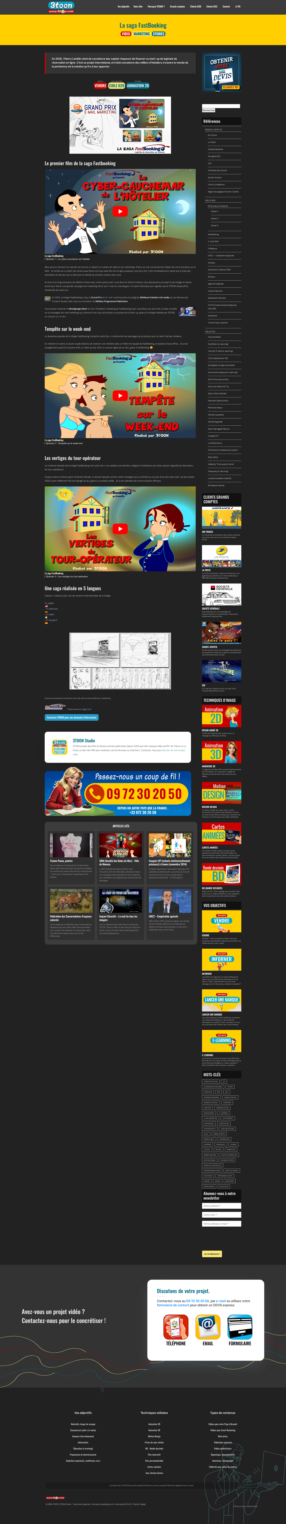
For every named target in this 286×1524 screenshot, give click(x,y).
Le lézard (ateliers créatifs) (219, 478)
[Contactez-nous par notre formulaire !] (240, 1330)
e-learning (223, 1113)
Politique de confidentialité (245, 1506)
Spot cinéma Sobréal (217, 393)
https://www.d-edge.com (79, 709)
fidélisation (224, 1124)
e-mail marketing (210, 1118)
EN (238, 6)
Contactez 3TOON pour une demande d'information (71, 717)
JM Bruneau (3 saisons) (218, 206)
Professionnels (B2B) (212, 1171)
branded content (211, 1103)
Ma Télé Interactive (229, 1155)
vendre (100, 85)
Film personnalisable (154, 1460)
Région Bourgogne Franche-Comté (223, 191)
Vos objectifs (123, 6)
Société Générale (215, 149)
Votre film (137, 6)
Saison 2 (214, 218)
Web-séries (223, 1436)
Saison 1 (214, 211)
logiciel (207, 1150)
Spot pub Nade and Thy (218, 386)
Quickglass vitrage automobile (221, 365)
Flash (206, 1134)
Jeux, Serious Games (154, 1472)
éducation (224, 1186)
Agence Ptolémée (215, 283)
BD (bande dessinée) (211, 1097)
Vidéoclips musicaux (223, 1442)
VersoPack (212, 315)
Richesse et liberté (216, 485)
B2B (218, 1092)
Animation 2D (154, 1424)
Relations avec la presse (154, 1485)
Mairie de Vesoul (215, 407)
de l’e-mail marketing (107, 297)
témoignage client (224, 1176)
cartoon (207, 1108)
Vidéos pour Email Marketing (222, 1430)
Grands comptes (177, 6)
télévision (208, 1176)
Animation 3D (154, 1430)
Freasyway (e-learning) (218, 471)
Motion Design (154, 1436)
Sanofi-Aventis (214, 177)
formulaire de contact (173, 1305)
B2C (226, 1092)
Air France (212, 135)
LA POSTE (206, 570)
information (224, 1139)
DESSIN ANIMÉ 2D (210, 730)
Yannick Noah (209, 1186)
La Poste (212, 142)
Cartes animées (154, 1466)
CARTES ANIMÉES (210, 847)
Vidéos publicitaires (222, 1448)
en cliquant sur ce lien (55, 316)
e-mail (221, 1301)
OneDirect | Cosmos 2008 (219, 269)
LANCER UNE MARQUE (212, 1014)
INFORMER (207, 973)
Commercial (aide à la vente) (83, 1430)
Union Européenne (216, 184)
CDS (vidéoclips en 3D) (218, 358)
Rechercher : (209, 101)
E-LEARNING (207, 1055)
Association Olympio (217, 298)
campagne (227, 1103)
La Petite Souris (215, 443)
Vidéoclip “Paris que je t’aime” (221, 464)
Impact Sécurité (215, 291)
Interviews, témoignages (222, 1460)
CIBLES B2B (210, 200)
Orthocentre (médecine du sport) (223, 450)
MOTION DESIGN (209, 807)
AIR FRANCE (207, 531)
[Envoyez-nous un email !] (208, 1330)
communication (222, 1108)
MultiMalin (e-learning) (218, 344)
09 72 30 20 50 (197, 1301)
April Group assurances (218, 379)
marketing (231, 1150)
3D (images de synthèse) (213, 1087)
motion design (209, 1160)
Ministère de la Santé (217, 170)
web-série (230, 1181)
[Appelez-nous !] (118, 791)
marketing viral (210, 1155)
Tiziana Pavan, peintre (218, 322)
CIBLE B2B (116, 85)
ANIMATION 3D (208, 766)
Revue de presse (135, 1485)
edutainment (228, 1118)
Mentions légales (174, 1485)
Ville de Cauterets (216, 414)
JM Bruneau (220, 1144)
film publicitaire (227, 1129)
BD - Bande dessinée (154, 1448)
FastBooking (213, 234)
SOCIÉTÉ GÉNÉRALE (211, 608)
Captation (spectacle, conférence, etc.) (83, 1460)
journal (233, 1144)
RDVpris (211, 276)
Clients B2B (195, 6)
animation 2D (138, 85)
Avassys (211, 262)
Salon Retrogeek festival (218, 429)
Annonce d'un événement (83, 1436)
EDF (210, 163)
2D (224, 1082)
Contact (226, 6)
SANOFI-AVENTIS (209, 647)
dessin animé (209, 1113)
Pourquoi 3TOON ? (156, 6)
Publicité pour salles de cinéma (223, 1466)
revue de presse (232, 1171)
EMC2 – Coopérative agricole (221, 255)
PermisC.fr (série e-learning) (220, 351)
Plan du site (188, 1485)
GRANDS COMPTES (213, 129)
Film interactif (154, 1454)
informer (207, 1144)
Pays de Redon (214, 337)
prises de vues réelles (212, 1165)
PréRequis (212, 248)
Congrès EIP (213, 436)
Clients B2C (211, 6)
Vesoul (217, 1181)
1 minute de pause (211, 1082)
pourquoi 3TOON (227, 1160)
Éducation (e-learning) (83, 1448)
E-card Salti (213, 241)
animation (208, 1092)
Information (83, 1442)
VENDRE (205, 935)
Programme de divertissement (83, 1454)
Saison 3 (214, 225)
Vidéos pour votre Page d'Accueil (222, 1424)
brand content (230, 1097)
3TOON (230, 1087)
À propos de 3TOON (118, 1485)
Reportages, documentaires (223, 1454)
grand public (209, 1139)
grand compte (219, 1134)
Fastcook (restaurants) (218, 400)
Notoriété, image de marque (83, 1424)
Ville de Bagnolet (215, 421)
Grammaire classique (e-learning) (222, 372)
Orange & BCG (214, 156)
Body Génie (213, 457)
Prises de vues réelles (154, 1442)
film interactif (210, 1129)
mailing (219, 1150)
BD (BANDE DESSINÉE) (212, 888)
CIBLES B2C (210, 331)
